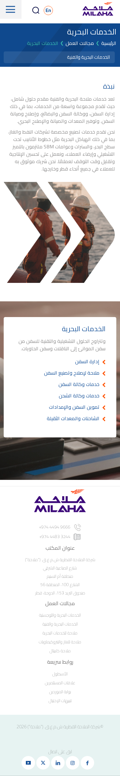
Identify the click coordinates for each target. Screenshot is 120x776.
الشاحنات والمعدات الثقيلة (73, 418)
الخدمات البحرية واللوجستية (60, 615)
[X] (43, 763)
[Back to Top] (13, 748)
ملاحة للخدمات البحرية (60, 633)
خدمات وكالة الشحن (79, 395)
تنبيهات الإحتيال (60, 701)
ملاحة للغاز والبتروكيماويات (60, 642)
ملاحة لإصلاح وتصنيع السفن (71, 372)
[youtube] (28, 763)
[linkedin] (58, 763)
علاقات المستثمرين (60, 683)
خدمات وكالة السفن (78, 384)
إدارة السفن (87, 361)
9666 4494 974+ (55, 527)
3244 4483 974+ (54, 537)
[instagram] (72, 763)
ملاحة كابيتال (60, 651)
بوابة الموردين (60, 692)
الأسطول (60, 674)
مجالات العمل (80, 43)
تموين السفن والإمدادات (74, 407)
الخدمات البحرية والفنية (88, 57)
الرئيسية (108, 43)
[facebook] (87, 763)
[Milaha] (97, 9)
